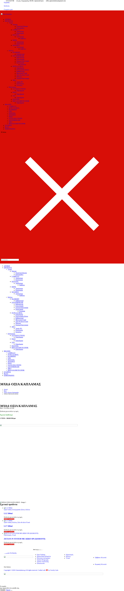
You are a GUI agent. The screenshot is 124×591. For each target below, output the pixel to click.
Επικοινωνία (40, 563)
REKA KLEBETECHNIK (21, 101)
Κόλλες (11, 50)
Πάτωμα (19, 77)
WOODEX (16, 45)
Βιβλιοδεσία (20, 57)
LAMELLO (16, 30)
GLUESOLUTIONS (19, 89)
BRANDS (8, 104)
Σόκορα (15, 24)
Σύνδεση (6, 6)
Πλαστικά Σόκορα (22, 26)
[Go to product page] (64, 508)
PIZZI (14, 92)
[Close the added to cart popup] (11, 590)
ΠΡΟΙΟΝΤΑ (9, 21)
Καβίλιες (23, 38)
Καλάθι (3, 590)
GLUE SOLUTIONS (15, 118)
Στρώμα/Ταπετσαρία (22, 61)
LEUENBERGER (18, 56)
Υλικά (11, 23)
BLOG (7, 127)
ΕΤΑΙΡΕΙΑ (8, 125)
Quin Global (8, 509)
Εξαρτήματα (20, 68)
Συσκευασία (20, 63)
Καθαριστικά (20, 54)
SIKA (14, 80)
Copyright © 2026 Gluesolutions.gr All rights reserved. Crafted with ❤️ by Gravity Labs (31, 570)
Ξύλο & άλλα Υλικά (22, 75)
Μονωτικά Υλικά (21, 73)
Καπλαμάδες (20, 28)
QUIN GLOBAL (18, 66)
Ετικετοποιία (20, 59)
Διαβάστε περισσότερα (9, 519)
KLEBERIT (16, 52)
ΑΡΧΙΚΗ (8, 19)
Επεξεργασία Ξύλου (22, 70)
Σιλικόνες (19, 85)
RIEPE (15, 40)
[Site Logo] (6, 14)
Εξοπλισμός (20, 33)
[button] (62, 262)
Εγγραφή (6, 2)
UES (14, 96)
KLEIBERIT (13, 110)
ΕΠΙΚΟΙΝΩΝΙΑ (10, 129)
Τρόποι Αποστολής (43, 561)
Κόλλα (28, 509)
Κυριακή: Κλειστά (100, 564)
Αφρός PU (19, 82)
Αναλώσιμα (20, 31)
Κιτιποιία (23, 64)
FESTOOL (16, 35)
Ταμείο (8, 590)
